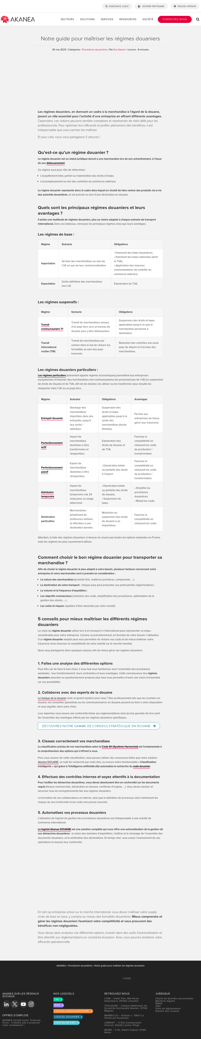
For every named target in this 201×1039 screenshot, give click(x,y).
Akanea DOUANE (48, 762)
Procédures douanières (94, 49)
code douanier (141, 766)
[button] (198, 19)
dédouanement (55, 163)
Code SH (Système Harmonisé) (120, 746)
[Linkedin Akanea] (6, 1004)
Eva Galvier (119, 49)
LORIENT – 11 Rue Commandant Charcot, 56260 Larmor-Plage (122, 1024)
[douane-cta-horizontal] (100, 856)
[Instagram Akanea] (31, 1004)
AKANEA (61, 965)
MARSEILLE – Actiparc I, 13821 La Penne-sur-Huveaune (124, 1017)
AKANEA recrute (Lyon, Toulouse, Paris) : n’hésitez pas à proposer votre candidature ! (21, 1022)
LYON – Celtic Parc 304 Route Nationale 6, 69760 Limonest (121, 1000)
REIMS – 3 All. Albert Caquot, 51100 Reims (125, 1031)
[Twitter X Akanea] (15, 1004)
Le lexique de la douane (52, 698)
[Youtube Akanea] (23, 1004)
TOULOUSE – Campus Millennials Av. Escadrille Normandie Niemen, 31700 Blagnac (126, 1008)
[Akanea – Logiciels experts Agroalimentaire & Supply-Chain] (18, 17)
